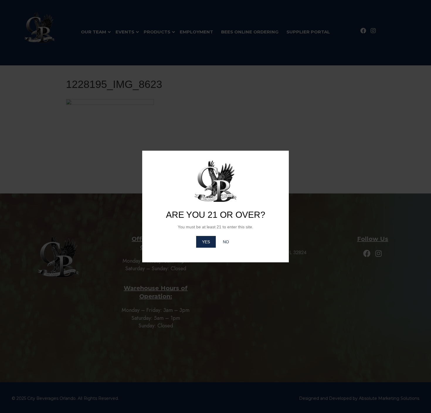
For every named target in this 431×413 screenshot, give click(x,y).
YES (206, 241)
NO (226, 241)
